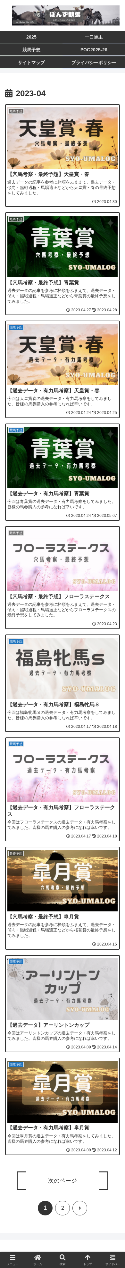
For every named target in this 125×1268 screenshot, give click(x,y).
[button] (112, 973)
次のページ (62, 1180)
